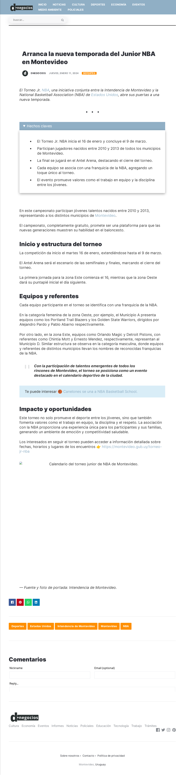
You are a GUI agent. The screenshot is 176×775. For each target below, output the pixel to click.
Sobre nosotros (69, 755)
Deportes (98, 4)
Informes (58, 726)
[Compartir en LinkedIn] (36, 602)
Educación (103, 726)
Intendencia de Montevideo (76, 626)
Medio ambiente (50, 9)
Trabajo (136, 726)
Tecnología (121, 726)
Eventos (138, 4)
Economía (118, 4)
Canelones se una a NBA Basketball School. (100, 391)
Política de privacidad (111, 755)
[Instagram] (168, 730)
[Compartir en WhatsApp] (28, 602)
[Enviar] (62, 20)
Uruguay (100, 764)
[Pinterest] (174, 730)
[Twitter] (163, 730)
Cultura (78, 4)
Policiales (76, 9)
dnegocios (38, 73)
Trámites (151, 726)
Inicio (42, 4)
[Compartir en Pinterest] (20, 602)
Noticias (59, 4)
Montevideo (105, 215)
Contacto (88, 755)
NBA (45, 90)
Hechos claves (39, 126)
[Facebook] (158, 730)
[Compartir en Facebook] (12, 602)
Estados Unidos (104, 95)
